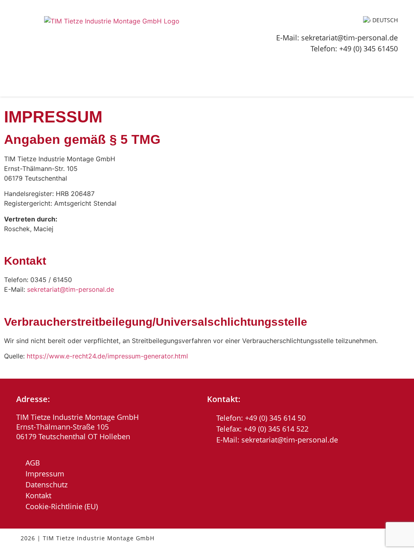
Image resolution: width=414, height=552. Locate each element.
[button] (395, 65)
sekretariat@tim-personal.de (70, 289)
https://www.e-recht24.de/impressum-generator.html (107, 356)
